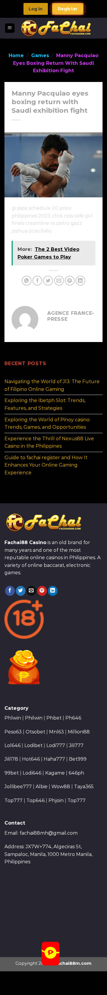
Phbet (54, 718)
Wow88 (60, 786)
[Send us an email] (31, 591)
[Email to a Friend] (59, 281)
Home (16, 55)
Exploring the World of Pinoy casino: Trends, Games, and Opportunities (47, 423)
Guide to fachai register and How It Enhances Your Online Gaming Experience (45, 465)
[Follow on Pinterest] (42, 591)
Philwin (34, 718)
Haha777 (54, 759)
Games (40, 55)
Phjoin (56, 800)
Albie (42, 786)
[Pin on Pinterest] (70, 281)
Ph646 (73, 718)
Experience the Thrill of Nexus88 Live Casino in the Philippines (49, 442)
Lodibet (33, 745)
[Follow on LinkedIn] (53, 591)
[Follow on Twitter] (21, 591)
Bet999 (77, 759)
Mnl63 (56, 732)
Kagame (55, 773)
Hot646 (31, 759)
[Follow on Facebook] (10, 591)
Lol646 (12, 745)
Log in (36, 9)
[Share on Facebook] (37, 281)
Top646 (35, 800)
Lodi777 (55, 745)
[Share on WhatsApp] (27, 281)
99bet (12, 773)
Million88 (79, 732)
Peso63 (13, 732)
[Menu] (10, 28)
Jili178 (11, 759)
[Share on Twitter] (48, 281)
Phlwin (12, 718)
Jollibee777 (18, 786)
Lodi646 (32, 773)
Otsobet (35, 732)
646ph (76, 773)
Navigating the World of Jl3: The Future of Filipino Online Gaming (52, 385)
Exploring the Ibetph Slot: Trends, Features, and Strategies (44, 404)
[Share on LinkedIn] (80, 281)
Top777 (13, 800)
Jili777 (76, 745)
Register (67, 9)
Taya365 (84, 786)
